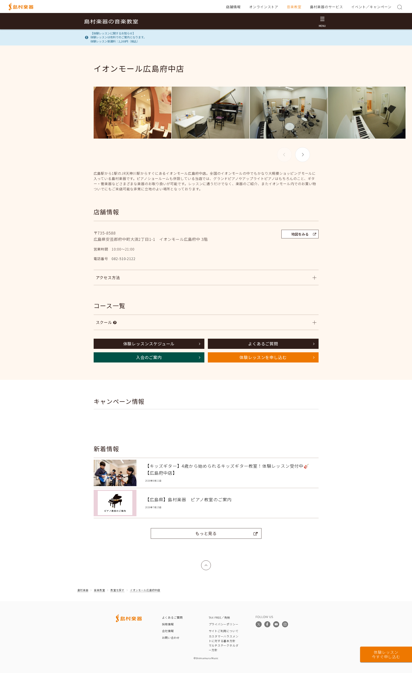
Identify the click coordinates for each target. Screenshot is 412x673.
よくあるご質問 (263, 343)
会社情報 (168, 631)
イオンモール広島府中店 (145, 590)
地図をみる (300, 234)
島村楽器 (82, 590)
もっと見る (206, 533)
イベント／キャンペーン (371, 6)
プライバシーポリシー (224, 624)
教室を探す (117, 590)
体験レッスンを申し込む (263, 357)
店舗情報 (233, 6)
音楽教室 (294, 6)
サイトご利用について (224, 631)
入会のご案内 (149, 357)
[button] (302, 154)
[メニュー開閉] (322, 21)
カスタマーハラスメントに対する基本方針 (224, 638)
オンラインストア (264, 6)
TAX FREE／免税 (219, 617)
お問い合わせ (171, 638)
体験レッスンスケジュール (149, 343)
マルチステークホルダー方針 (224, 647)
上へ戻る (206, 563)
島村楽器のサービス (326, 6)
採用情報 (168, 624)
